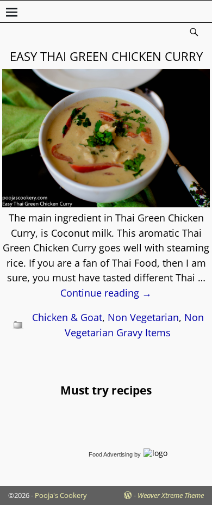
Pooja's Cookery (61, 495)
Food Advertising (111, 454)
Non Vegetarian (143, 317)
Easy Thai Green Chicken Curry (106, 56)
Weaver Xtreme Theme (171, 495)
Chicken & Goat (67, 317)
